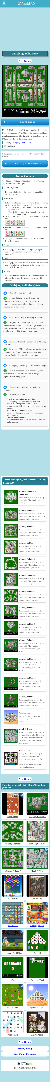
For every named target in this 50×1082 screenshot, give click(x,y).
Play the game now (28, 122)
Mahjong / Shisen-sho (22, 142)
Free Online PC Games (25, 1054)
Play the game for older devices (28, 163)
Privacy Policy (25, 1048)
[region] (25, 453)
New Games (25, 61)
